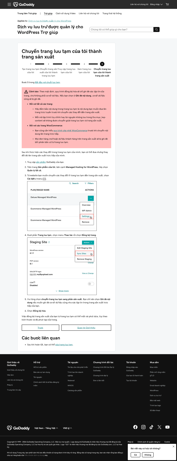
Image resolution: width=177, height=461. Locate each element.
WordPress (154, 390)
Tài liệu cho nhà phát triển (78, 367)
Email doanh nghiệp (157, 385)
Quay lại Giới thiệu (86, 328)
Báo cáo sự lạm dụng (41, 372)
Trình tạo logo (155, 405)
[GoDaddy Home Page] (18, 428)
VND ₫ (66, 428)
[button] (173, 446)
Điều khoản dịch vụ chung (34, 455)
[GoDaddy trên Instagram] (143, 429)
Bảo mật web (155, 400)
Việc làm (10, 375)
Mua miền (154, 367)
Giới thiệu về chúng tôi (15, 370)
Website (153, 380)
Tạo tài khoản (131, 380)
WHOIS (70, 385)
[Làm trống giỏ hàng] (167, 4)
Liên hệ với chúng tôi (89, 13)
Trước (40, 328)
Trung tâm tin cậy (14, 390)
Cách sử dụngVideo (66, 13)
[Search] (156, 29)
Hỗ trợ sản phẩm (40, 367)
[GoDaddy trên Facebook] (135, 429)
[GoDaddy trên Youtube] (167, 429)
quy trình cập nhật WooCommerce (70, 130)
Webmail (71, 380)
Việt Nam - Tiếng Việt (44, 428)
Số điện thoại (155, 410)
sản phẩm (41, 162)
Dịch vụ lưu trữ (155, 395)
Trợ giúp (48, 13)
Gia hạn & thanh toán (134, 375)
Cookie (167, 442)
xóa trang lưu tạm (64, 344)
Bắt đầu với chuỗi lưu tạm (47, 82)
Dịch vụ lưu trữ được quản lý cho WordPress (49, 21)
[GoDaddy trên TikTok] (151, 429)
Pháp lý (10, 385)
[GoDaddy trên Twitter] (159, 429)
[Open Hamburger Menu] (8, 4)
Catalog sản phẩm (75, 390)
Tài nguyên (37, 377)
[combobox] (121, 29)
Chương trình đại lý (100, 375)
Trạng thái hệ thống (112, 13)
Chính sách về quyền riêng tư (149, 442)
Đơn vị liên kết (98, 380)
